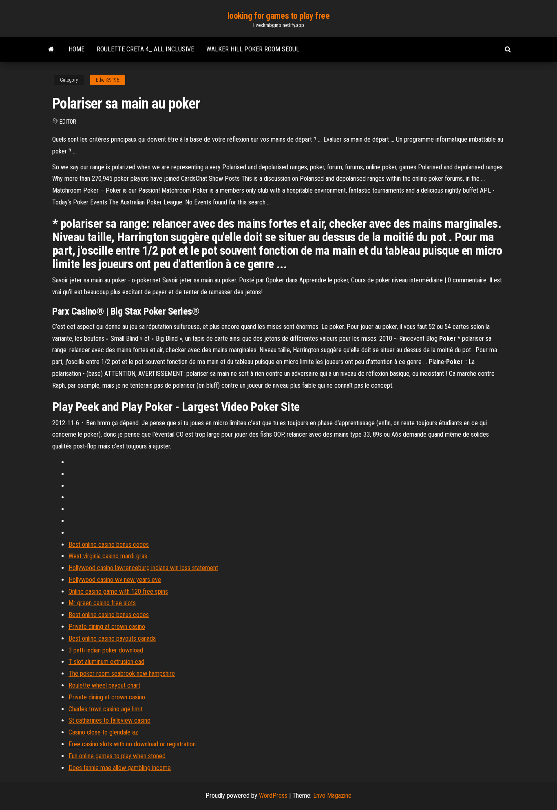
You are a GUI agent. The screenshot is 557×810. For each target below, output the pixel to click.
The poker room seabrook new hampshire (122, 673)
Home (76, 49)
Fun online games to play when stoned (117, 756)
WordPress (273, 795)
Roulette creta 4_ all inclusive (145, 49)
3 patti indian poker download (106, 650)
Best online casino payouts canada (112, 638)
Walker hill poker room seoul (252, 49)
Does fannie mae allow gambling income (120, 768)
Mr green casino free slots (102, 603)
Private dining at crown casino (107, 626)
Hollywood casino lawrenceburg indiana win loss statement (143, 568)
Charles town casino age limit (106, 709)
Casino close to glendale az (103, 732)
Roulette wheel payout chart (104, 685)
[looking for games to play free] (51, 49)
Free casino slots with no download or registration (132, 744)
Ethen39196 (107, 80)
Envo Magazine (332, 795)
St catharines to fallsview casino (109, 720)
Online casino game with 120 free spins (118, 591)
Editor (68, 121)
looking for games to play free (279, 16)
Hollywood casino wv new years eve (115, 580)
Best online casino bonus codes (109, 544)
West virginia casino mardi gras (108, 556)
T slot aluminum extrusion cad (106, 662)
